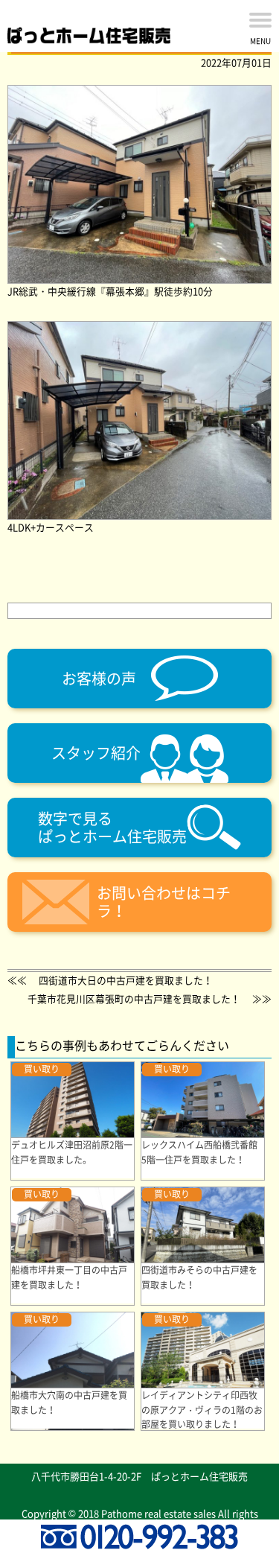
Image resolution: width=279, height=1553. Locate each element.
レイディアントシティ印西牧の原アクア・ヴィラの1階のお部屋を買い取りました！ (202, 1409)
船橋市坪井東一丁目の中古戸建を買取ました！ (69, 1277)
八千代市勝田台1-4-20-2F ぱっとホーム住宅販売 (139, 1476)
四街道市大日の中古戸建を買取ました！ (126, 980)
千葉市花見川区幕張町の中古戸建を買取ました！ (134, 998)
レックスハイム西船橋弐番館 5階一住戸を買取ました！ (203, 1152)
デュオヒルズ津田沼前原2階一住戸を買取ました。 (71, 1152)
